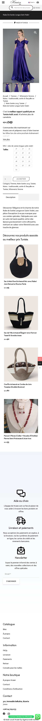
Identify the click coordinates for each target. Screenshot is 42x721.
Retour (6, 663)
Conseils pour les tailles (12, 668)
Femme (14, 96)
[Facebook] (4, 714)
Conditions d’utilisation (13, 689)
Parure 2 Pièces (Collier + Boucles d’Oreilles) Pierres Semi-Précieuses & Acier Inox (20, 437)
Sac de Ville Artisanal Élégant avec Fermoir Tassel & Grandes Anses (20, 334)
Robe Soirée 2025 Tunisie (15, 103)
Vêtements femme (27, 96)
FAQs (5, 650)
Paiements (7, 659)
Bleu (4, 629)
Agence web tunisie (31, 719)
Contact (6, 638)
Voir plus (6, 139)
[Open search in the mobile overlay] (21, 8)
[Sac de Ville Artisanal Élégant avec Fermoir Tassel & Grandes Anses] (21, 313)
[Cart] (37, 2)
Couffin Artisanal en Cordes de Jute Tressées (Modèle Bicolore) (17, 385)
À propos (6, 634)
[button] (3, 2)
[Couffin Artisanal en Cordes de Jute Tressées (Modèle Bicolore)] (21, 365)
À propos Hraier (9, 680)
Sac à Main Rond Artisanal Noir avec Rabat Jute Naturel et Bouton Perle (20, 282)
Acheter (21, 179)
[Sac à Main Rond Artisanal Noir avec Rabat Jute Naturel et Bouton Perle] (21, 262)
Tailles (5, 149)
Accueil (5, 96)
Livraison (6, 655)
